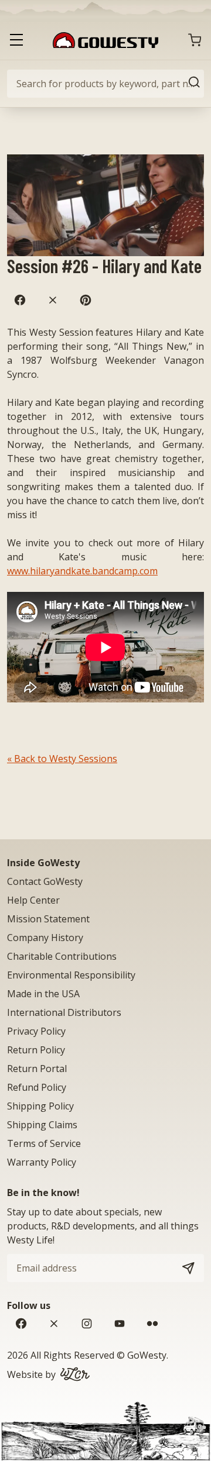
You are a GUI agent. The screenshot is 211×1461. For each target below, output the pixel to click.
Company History (45, 937)
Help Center (33, 900)
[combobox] (105, 84)
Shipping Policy (40, 1106)
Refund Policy (36, 1087)
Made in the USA (43, 993)
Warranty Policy (41, 1162)
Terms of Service (44, 1143)
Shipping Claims (42, 1124)
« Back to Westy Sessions (62, 758)
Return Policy (36, 1049)
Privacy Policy (36, 1031)
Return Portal (37, 1068)
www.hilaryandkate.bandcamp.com (82, 570)
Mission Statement (48, 918)
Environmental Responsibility (71, 975)
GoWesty (146, 1355)
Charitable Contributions (62, 956)
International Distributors (64, 1012)
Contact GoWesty (45, 881)
